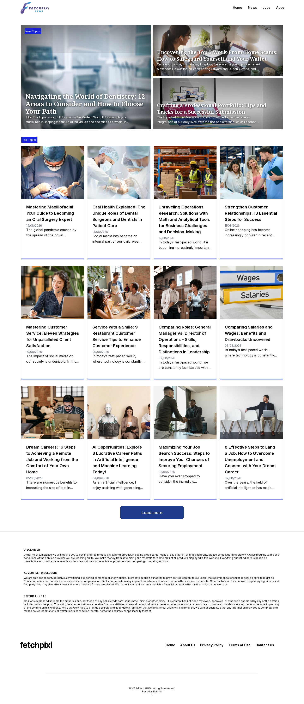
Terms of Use (239, 645)
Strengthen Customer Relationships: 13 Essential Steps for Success (251, 213)
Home (237, 7)
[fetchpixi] (35, 7)
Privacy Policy (212, 645)
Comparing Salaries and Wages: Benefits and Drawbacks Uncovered (249, 333)
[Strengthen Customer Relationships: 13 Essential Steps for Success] (251, 172)
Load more (152, 512)
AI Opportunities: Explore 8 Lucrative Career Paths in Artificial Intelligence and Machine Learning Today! (117, 459)
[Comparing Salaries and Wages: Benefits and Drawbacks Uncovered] (251, 292)
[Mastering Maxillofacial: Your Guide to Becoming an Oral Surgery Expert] (52, 172)
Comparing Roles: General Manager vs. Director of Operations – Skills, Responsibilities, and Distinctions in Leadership (185, 339)
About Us (187, 645)
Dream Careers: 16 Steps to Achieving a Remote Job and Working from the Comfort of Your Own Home (52, 459)
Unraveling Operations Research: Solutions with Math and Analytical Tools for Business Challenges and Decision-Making (184, 219)
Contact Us (264, 645)
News (252, 7)
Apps (280, 7)
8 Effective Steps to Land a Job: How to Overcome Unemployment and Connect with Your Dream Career (250, 459)
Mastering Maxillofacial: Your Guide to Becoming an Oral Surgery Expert (50, 213)
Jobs (266, 7)
